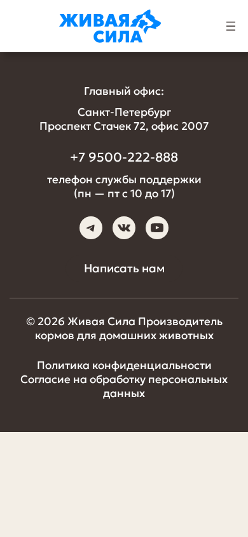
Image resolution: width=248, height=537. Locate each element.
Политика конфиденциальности (124, 365)
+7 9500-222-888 (124, 157)
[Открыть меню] (230, 26)
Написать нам (124, 268)
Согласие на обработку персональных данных (124, 386)
